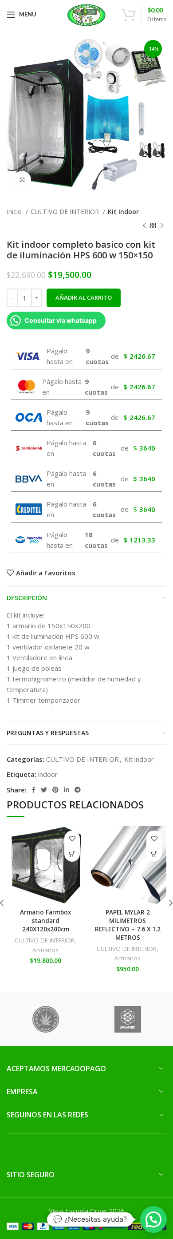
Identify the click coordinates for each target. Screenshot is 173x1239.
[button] (72, 854)
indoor (48, 774)
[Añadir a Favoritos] (72, 838)
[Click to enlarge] (22, 180)
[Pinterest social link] (55, 790)
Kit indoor (123, 211)
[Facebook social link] (33, 790)
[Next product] (161, 226)
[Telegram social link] (77, 790)
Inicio (15, 211)
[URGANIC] (127, 1019)
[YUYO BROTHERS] (45, 1019)
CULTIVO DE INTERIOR (66, 211)
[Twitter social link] (44, 790)
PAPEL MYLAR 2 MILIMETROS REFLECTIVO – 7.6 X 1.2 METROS (128, 925)
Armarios (45, 950)
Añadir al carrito (83, 297)
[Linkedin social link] (66, 790)
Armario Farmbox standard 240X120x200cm (45, 920)
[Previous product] (144, 226)
